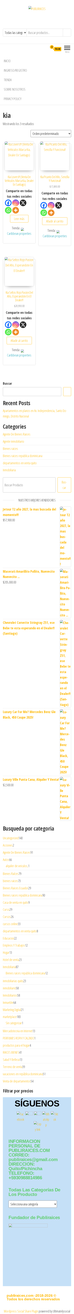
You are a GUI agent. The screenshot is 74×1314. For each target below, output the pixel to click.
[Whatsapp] (8, 210)
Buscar (7, 383)
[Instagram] (15, 203)
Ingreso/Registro (15, 70)
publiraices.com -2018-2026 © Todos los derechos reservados (33, 1297)
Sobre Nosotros (14, 89)
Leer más (19, 218)
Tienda (8, 80)
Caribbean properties (19, 233)
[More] (15, 210)
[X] (23, 203)
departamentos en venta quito (20, 463)
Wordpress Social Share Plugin (21, 1311)
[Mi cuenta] (44, 49)
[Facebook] (8, 203)
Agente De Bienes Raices (16, 434)
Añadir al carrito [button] (54, 221)
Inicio (7, 61)
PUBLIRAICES (37, 17)
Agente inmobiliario (13, 441)
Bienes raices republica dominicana (22, 455)
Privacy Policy (12, 98)
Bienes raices (10, 448)
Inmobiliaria (9, 470)
